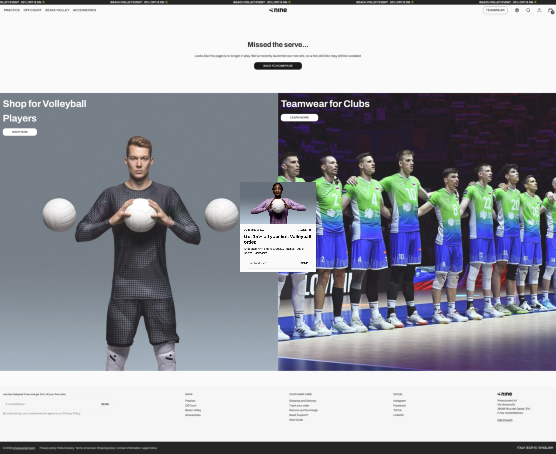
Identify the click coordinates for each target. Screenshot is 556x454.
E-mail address (256, 263)
